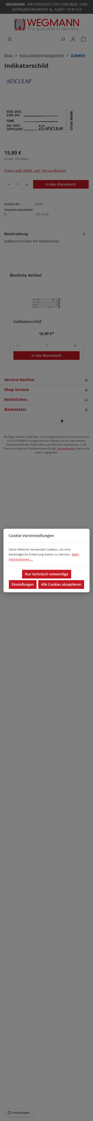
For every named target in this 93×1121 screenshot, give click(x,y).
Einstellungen (23, 584)
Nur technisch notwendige (46, 574)
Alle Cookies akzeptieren (61, 584)
